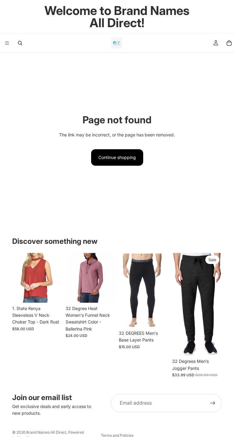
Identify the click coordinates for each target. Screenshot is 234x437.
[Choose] (52, 293)
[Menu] (7, 43)
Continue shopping (117, 157)
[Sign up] (212, 403)
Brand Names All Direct (46, 432)
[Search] (20, 43)
